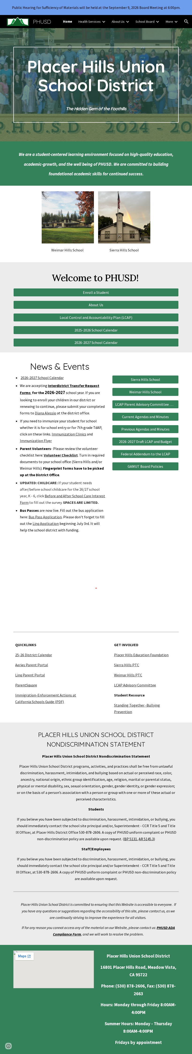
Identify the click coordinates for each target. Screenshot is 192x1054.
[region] (96, 7)
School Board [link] (145, 21)
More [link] (169, 21)
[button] (186, 21)
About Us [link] (118, 21)
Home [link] (67, 21)
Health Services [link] (89, 21)
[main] (96, 85)
